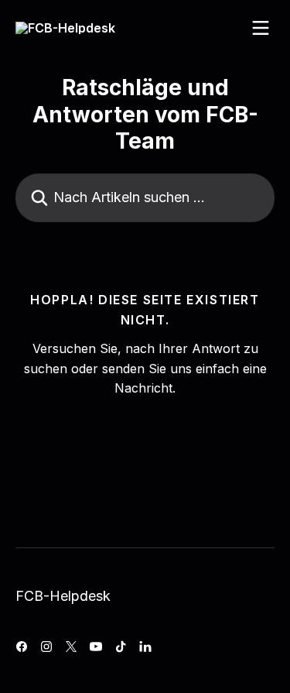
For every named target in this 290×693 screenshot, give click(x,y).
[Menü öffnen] (261, 28)
